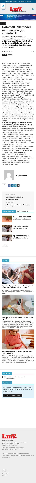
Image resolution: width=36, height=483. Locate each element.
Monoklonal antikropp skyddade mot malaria (22, 218)
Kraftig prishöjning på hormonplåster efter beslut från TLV (17, 352)
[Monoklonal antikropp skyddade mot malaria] (7, 219)
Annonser (4, 470)
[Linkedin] (12, 185)
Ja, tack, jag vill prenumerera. (13, 395)
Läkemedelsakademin (25, 1)
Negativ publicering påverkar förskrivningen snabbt (14, 198)
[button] (3, 10)
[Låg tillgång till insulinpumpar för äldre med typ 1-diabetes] (18, 315)
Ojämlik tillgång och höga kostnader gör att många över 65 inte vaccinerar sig (17, 287)
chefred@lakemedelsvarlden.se (15, 447)
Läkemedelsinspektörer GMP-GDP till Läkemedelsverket (14, 377)
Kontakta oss (5, 472)
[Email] (15, 185)
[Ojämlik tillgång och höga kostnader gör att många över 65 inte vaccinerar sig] (18, 283)
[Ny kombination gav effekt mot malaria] (7, 238)
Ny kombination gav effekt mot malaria (21, 237)
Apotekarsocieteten (11, 1)
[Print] (18, 185)
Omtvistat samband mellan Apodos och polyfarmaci (17, 206)
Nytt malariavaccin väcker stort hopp (20, 227)
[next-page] (6, 245)
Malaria (10, 54)
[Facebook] (9, 185)
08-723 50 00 (13, 446)
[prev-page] (3, 245)
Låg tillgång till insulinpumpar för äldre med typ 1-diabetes (17, 318)
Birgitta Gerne (21, 175)
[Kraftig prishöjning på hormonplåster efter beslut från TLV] (18, 349)
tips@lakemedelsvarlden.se (9, 449)
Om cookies (5, 474)
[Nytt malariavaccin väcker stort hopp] (7, 228)
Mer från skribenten (23, 211)
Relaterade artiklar (8, 211)
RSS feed (4, 476)
